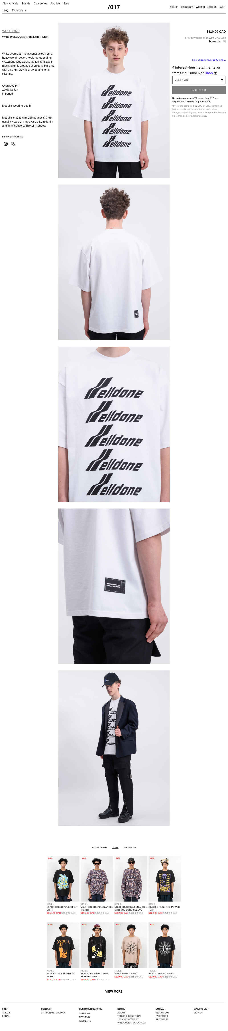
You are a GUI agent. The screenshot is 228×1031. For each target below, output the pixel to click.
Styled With (99, 847)
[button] (199, 39)
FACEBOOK (162, 1016)
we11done (10, 31)
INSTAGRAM (162, 1012)
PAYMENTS (85, 1021)
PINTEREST (162, 1019)
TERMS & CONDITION (128, 1016)
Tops (115, 847)
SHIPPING (84, 1013)
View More (113, 991)
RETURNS (84, 1017)
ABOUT (121, 1012)
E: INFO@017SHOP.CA (53, 1012)
